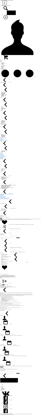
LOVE (2, 67)
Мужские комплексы (3, 93)
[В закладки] (4, 269)
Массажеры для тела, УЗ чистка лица (5, 177)
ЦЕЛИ (2, 68)
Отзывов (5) (1, 315)
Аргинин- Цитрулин (3, 121)
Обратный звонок (11, 0)
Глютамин (2, 122)
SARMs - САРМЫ (3, 136)
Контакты (2, 63)
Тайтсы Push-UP (3, 179)
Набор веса (1, 195)
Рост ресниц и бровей (3, 209)
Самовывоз (2, 64)
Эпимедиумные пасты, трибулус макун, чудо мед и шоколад (7, 187)
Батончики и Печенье (3, 137)
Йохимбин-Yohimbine (3, 135)
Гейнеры (1, 139)
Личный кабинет (17, 224)
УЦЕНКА (2, 69)
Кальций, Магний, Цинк (3, 95)
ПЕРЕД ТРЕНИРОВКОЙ (2, 196)
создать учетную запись (22, 224)
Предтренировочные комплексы (3, 156)
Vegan (2, 109)
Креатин (1, 153)
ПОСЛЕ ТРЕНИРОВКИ (2, 197)
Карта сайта (2, 389)
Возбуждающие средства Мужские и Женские (5, 185)
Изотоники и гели (3, 169)
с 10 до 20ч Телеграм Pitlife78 (7, 0)
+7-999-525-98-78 (2, 0)
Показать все (2, 96)
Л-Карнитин (1, 154)
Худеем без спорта (3, 151)
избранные (32, 224)
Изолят (2, 107)
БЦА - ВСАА (1, 138)
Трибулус (2, 134)
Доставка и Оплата (3, 388)
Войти (0, 218)
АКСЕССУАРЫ (2, 66)
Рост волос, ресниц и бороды (3, 203)
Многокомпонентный (3, 108)
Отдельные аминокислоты (4, 123)
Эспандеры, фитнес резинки (4, 176)
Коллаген (1, 152)
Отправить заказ (18, 373)
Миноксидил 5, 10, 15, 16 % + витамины (5, 186)
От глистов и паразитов (3, 210)
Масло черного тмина (3, 188)
